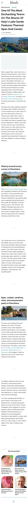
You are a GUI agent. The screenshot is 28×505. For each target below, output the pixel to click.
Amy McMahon (7, 32)
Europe (14, 7)
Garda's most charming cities (12, 99)
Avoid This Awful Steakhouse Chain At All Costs (7, 491)
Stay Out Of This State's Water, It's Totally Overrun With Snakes (21, 471)
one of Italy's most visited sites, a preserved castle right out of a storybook (13, 350)
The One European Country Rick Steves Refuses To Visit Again (20, 492)
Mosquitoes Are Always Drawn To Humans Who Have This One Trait (6, 471)
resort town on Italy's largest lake (15, 189)
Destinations (5, 7)
